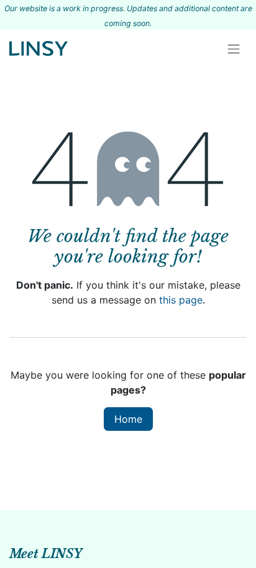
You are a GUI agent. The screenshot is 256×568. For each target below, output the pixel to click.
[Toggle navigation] (234, 48)
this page (181, 300)
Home (128, 419)
